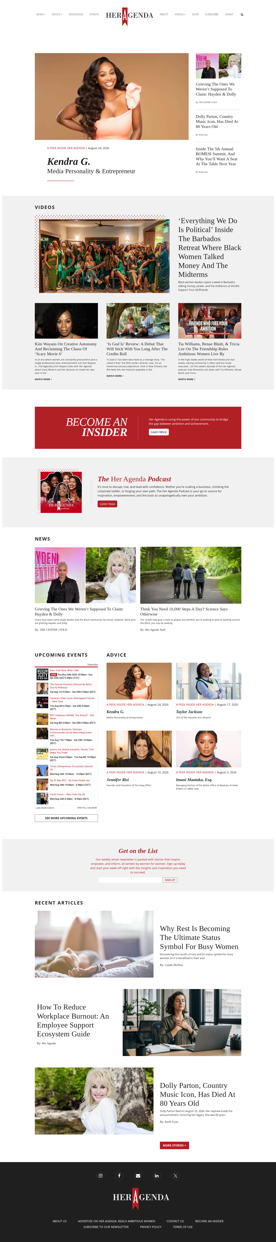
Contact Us (175, 1221)
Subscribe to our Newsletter (106, 1227)
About (164, 14)
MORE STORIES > (174, 1145)
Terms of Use (183, 1227)
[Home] (129, 14)
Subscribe (211, 14)
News (39, 14)
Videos (179, 14)
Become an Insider (209, 1221)
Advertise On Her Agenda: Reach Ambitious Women (116, 1221)
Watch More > (43, 379)
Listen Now (107, 504)
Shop (195, 14)
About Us (60, 1221)
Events (94, 14)
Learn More (158, 432)
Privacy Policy (150, 1227)
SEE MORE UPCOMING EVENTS (66, 818)
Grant (229, 14)
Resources (76, 14)
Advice (56, 14)
